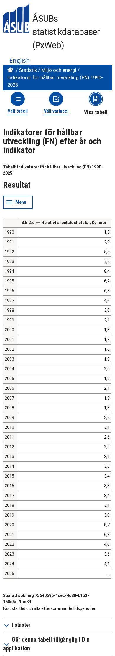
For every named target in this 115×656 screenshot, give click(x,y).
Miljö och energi (58, 70)
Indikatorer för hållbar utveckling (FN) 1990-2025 (55, 81)
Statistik (28, 70)
